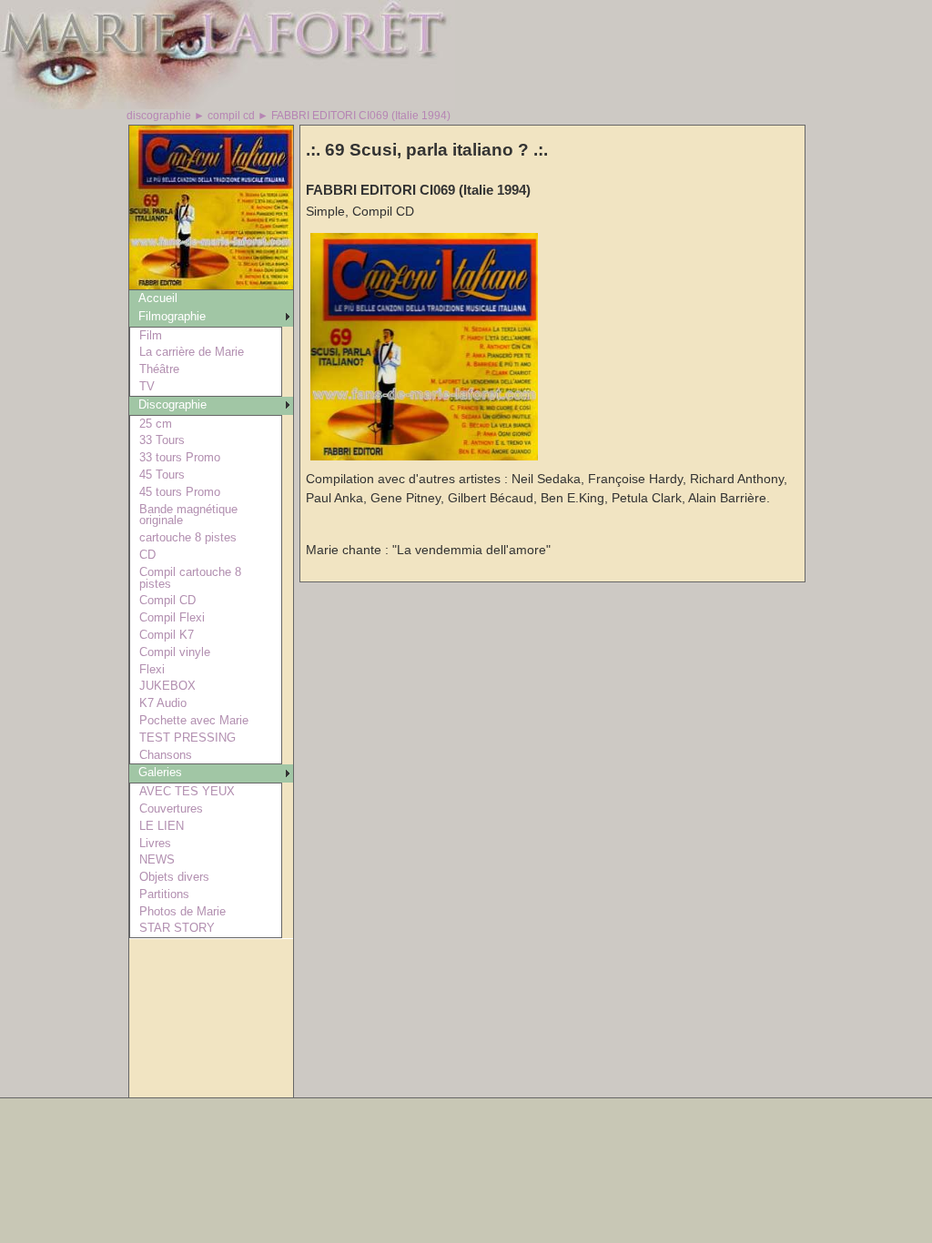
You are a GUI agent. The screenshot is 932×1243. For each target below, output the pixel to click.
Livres (155, 843)
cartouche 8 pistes (188, 537)
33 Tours (162, 440)
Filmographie (172, 316)
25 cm (155, 423)
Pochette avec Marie (193, 720)
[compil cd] (211, 284)
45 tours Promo (179, 492)
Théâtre (159, 369)
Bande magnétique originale (188, 515)
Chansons (165, 755)
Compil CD (167, 600)
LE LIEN (161, 826)
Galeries (160, 772)
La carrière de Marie (191, 352)
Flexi (152, 669)
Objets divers (174, 877)
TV (147, 386)
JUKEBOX (167, 685)
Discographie (172, 404)
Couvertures (171, 808)
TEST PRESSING (187, 737)
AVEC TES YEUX (187, 791)
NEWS (157, 859)
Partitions (164, 894)
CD (147, 554)
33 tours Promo (179, 457)
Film (150, 335)
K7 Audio (163, 703)
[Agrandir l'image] (424, 456)
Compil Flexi (172, 617)
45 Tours (162, 474)
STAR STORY (177, 928)
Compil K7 (166, 635)
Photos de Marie (182, 911)
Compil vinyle (174, 652)
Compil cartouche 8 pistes (190, 578)
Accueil (157, 298)
